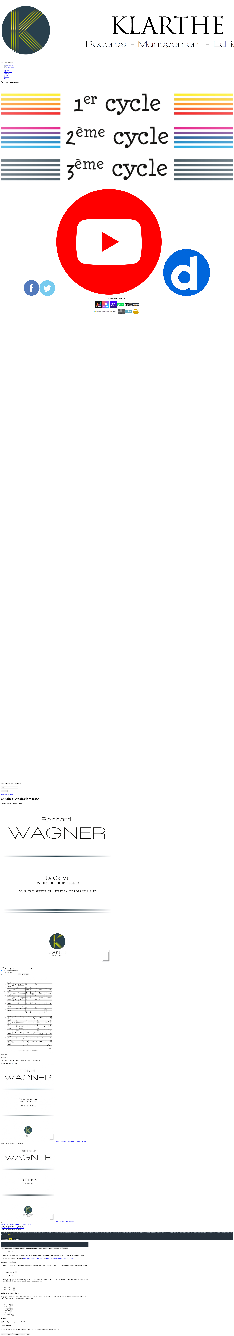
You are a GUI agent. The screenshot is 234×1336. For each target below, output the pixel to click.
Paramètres (4, 1239)
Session (65, 1248)
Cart (5, 78)
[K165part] (28, 1052)
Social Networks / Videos (45, 1248)
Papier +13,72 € (7, 972)
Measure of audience (18, 1248)
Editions (6, 73)
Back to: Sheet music (7, 794)
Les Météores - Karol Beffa (16, 1228)
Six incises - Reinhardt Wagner (64, 1221)
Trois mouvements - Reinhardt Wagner (19, 1224)
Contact (6, 77)
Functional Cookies (6, 1248)
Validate (27, 1334)
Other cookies (57, 1248)
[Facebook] (31, 295)
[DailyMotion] (186, 295)
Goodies (6, 75)
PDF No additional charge (10, 970)
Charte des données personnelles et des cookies (59, 1258)
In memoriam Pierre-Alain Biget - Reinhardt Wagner (70, 1141)
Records (6, 70)
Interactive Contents (31, 1248)
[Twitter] (47, 295)
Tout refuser (16, 1239)
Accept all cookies (6, 1334)
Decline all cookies (18, 1334)
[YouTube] (109, 295)
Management (8, 72)
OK (10, 1239)
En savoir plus (10, 1234)
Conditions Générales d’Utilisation (33, 1258)
